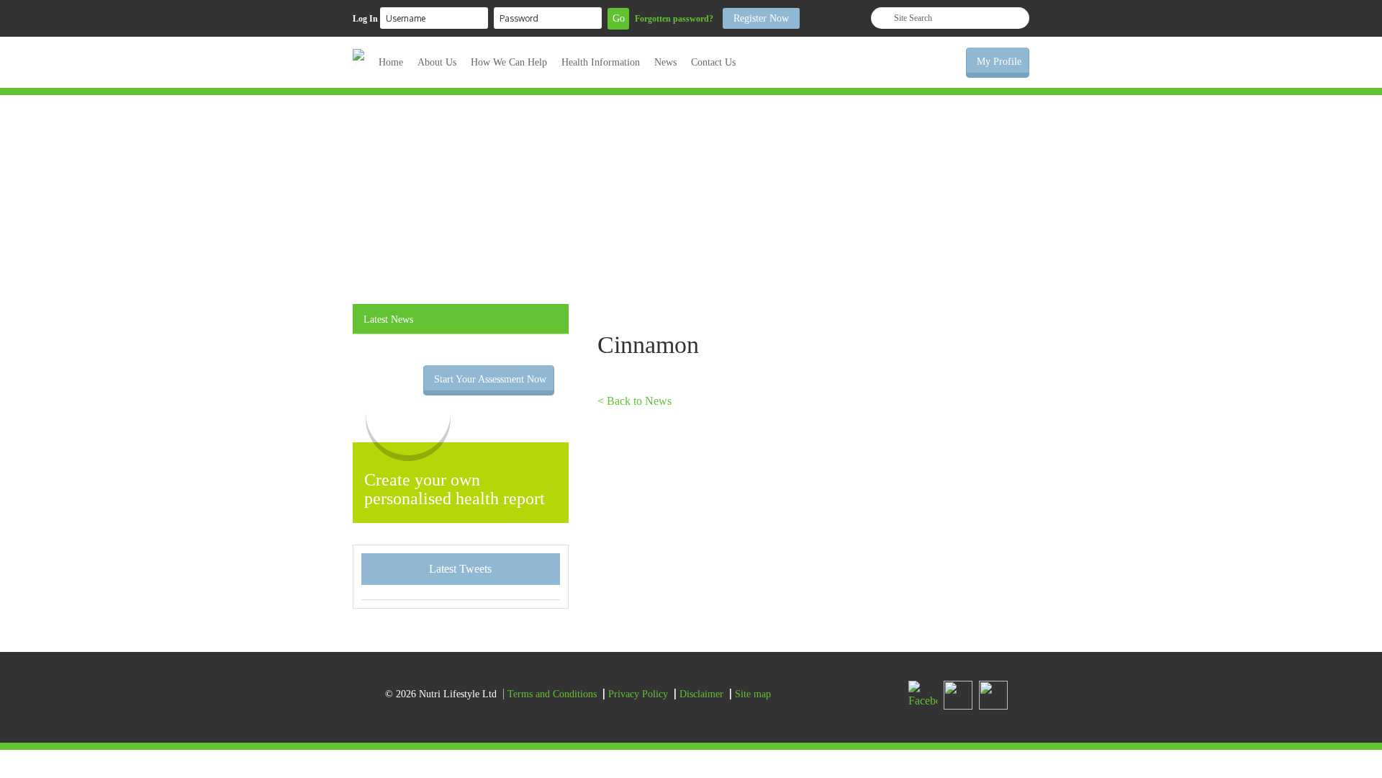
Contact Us (713, 62)
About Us (436, 62)
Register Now (761, 18)
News (665, 62)
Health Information (600, 62)
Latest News (388, 319)
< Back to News (634, 401)
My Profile (999, 61)
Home (391, 62)
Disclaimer (701, 694)
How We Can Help (509, 62)
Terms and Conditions (552, 694)
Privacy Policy (638, 694)
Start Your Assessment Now (490, 379)
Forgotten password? (674, 19)
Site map (753, 694)
